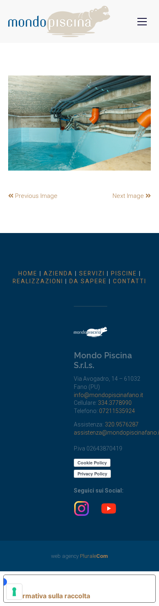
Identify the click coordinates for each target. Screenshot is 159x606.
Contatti (129, 281)
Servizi (92, 273)
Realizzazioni (38, 281)
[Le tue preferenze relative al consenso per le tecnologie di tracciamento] (14, 591)
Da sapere (88, 281)
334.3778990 (115, 403)
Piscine (124, 273)
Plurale (94, 556)
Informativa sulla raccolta (50, 596)
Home (28, 273)
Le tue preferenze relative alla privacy (75, 582)
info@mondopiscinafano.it (108, 395)
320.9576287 (122, 424)
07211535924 (117, 411)
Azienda (58, 273)
